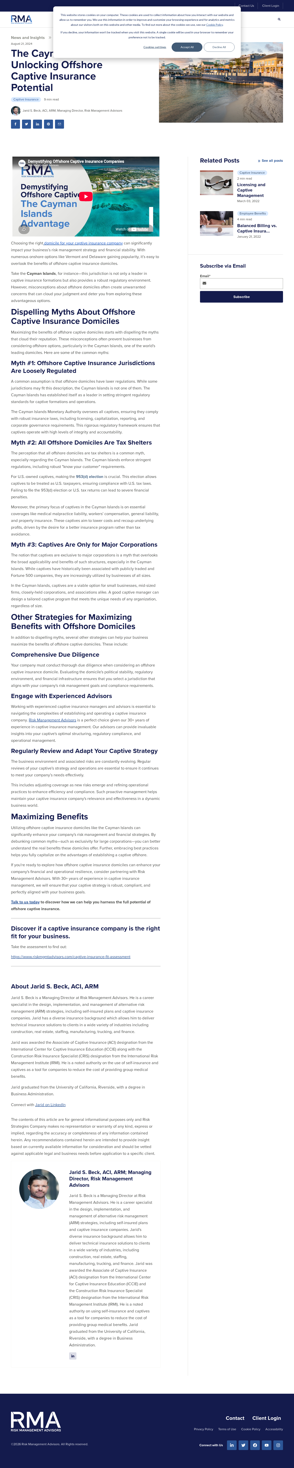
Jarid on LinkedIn (50, 1105)
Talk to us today (25, 902)
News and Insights (28, 38)
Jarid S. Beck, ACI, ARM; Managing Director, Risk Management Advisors (72, 110)
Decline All (219, 47)
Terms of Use (227, 1429)
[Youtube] (266, 1445)
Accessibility (274, 1429)
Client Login (270, 5)
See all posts (272, 160)
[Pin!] (48, 124)
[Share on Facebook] (15, 124)
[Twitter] (243, 1445)
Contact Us (246, 5)
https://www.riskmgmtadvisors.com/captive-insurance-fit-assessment (70, 957)
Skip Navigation (25, 5)
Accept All (187, 47)
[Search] (279, 19)
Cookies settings (154, 47)
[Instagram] (278, 1445)
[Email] (59, 124)
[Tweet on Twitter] (26, 124)
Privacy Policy (203, 1429)
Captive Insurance (26, 99)
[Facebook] (255, 1445)
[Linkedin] (232, 1445)
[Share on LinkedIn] (37, 124)
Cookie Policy (214, 24)
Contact (235, 1418)
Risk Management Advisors (52, 720)
